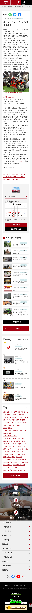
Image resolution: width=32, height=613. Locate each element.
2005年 (5, 454)
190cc (26, 449)
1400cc (23, 441)
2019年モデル (7, 470)
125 (23, 425)
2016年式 (16, 465)
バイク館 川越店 (18, 6)
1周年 (13, 451)
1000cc (26, 412)
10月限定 (18, 422)
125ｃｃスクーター (9, 433)
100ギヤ (13, 415)
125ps (10, 428)
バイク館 (4, 6)
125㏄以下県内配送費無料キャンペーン (15, 430)
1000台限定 (7, 415)
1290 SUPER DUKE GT (10, 436)
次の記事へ (21, 315)
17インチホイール (13, 449)
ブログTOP (17, 328)
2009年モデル (13, 454)
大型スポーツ (7, 177)
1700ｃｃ (24, 446)
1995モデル (7, 451)
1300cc (5, 441)
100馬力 (14, 417)
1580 (9, 446)
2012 (26, 459)
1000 (4, 412)
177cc (5, 449)
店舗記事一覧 (17, 322)
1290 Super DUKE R (9, 438)
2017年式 (22, 465)
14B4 (5, 444)
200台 (13, 457)
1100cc (9, 425)
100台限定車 (7, 417)
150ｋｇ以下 (19, 444)
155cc (5, 446)
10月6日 (22, 420)
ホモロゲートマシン (18, 177)
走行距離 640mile (8, 97)
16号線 (18, 446)
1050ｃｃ (21, 417)
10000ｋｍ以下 (12, 412)
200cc (24, 454)
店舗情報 (10, 6)
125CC (5, 428)
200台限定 (19, 457)
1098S (27, 417)
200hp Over (7, 457)
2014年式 (25, 462)
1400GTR (17, 441)
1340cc (11, 441)
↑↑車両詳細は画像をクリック (13, 93)
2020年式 (22, 470)
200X (19, 454)
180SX (22, 449)
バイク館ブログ (27, 6)
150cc (12, 444)
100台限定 (20, 415)
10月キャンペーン (8, 422)
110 (4, 425)
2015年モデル (7, 465)
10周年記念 (12, 420)
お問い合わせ (16, 225)
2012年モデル (7, 462)
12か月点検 (20, 438)
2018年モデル (7, 467)
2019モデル (16, 467)
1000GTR (20, 412)
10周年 (5, 420)
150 (9, 444)
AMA (17, 179)
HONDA (5, 174)
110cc (14, 425)
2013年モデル (17, 462)
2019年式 (16, 470)
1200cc (18, 425)
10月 (17, 420)
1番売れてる (19, 451)
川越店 (20, 161)
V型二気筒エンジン (9, 179)
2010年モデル (7, 459)
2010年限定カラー (18, 459)
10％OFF (24, 422)
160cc (14, 446)
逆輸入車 (22, 174)
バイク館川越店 (14, 174)
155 (25, 444)
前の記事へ (10, 315)
